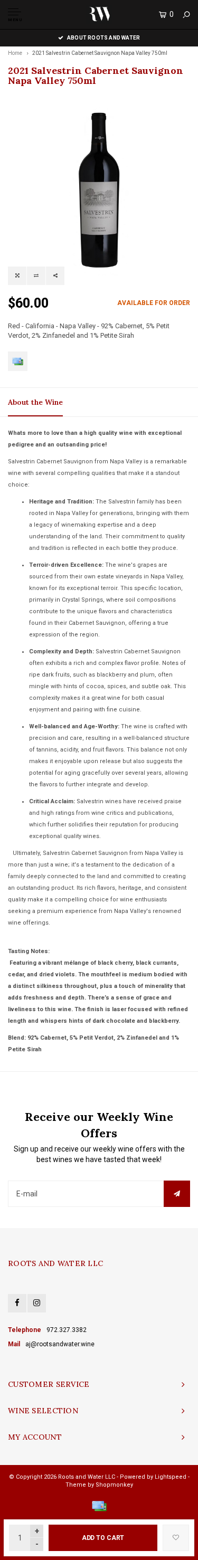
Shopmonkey (114, 1484)
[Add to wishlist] (176, 1538)
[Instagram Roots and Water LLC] (36, 1303)
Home (15, 53)
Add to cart (103, 1538)
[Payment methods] (17, 361)
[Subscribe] (177, 1194)
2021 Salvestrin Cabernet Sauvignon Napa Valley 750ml (99, 53)
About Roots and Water (103, 38)
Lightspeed (170, 1476)
